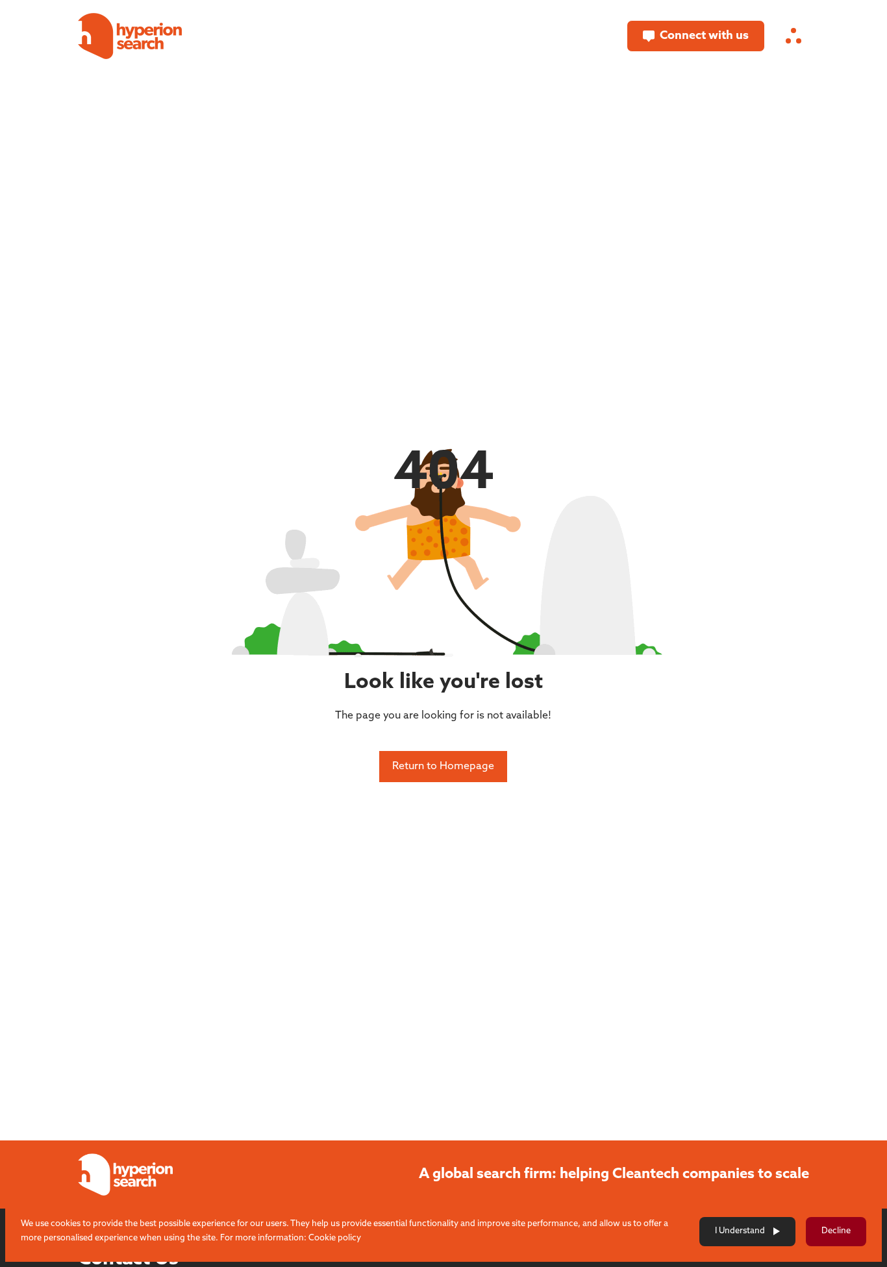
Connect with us (704, 36)
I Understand (740, 1231)
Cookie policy (334, 1238)
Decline (836, 1231)
